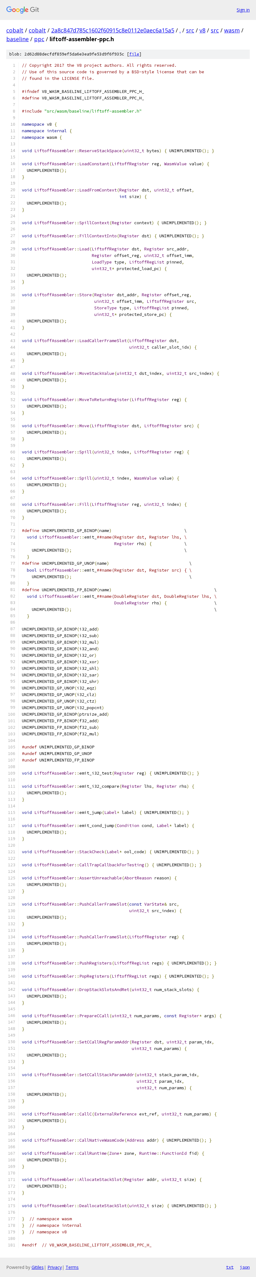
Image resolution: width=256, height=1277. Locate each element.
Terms (72, 1267)
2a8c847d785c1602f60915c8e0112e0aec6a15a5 (112, 30)
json (245, 1267)
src (190, 30)
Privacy (54, 1267)
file (134, 54)
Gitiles (38, 1267)
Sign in (243, 10)
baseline (17, 39)
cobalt (14, 30)
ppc (39, 39)
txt (230, 1267)
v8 (202, 30)
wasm (232, 30)
